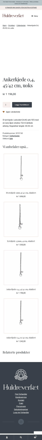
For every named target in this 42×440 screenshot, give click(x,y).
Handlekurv (32, 436)
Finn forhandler (21, 394)
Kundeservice (21, 397)
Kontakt (21, 400)
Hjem (5, 25)
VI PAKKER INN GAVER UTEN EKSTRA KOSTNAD (21, 7)
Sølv (11, 139)
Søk (21, 437)
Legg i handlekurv (22, 104)
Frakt (21, 403)
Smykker (11, 25)
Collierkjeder (21, 25)
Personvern (21, 406)
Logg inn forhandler (21, 412)
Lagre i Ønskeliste (12, 112)
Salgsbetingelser (21, 409)
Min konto (7, 437)
